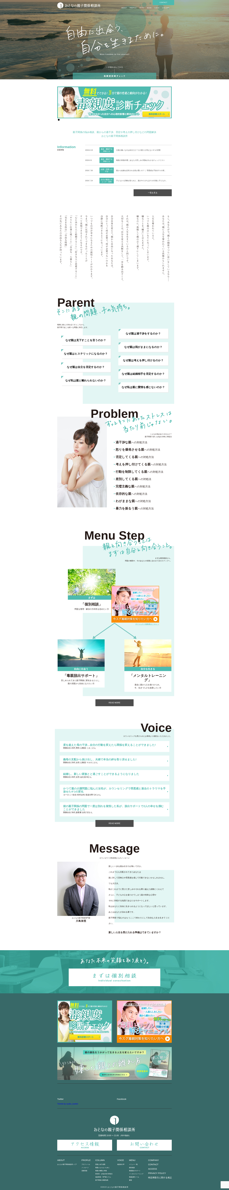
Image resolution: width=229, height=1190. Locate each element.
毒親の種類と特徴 (101, 1171)
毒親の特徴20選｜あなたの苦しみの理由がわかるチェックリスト (140, 160)
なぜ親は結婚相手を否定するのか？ (143, 373)
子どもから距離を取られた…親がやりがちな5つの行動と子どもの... (141, 181)
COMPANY (153, 1160)
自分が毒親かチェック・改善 (106, 181)
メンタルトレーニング (136, 1174)
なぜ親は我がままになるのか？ (143, 346)
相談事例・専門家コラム (103, 1177)
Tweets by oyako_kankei (67, 1104)
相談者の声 (120, 1164)
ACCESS (152, 1169)
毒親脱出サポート (135, 1171)
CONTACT (163, 2)
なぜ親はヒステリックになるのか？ (86, 353)
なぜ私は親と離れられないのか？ (85, 380)
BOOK (149, 8)
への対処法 (133, 479)
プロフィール (85, 1164)
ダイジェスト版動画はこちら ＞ (147, 624)
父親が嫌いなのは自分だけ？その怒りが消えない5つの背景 (138, 150)
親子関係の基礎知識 (101, 1180)
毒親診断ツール (134, 1177)
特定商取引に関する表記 (160, 1177)
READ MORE (114, 703)
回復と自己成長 (100, 1164)
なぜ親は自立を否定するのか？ (86, 366)
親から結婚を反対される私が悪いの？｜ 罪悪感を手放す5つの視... (141, 170)
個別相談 (132, 1167)
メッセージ (85, 1167)
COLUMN (165, 8)
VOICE (156, 8)
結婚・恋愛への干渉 (106, 170)
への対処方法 (131, 442)
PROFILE (133, 8)
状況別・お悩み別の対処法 (103, 1174)
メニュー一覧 (133, 1164)
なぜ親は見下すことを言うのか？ (85, 340)
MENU (141, 8)
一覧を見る (152, 193)
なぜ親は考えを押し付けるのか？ (143, 360)
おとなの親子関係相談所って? (67, 1164)
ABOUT (124, 8)
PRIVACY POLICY (157, 1173)
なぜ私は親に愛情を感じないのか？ (143, 387)
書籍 (130, 1180)
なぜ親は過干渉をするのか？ (143, 333)
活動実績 (84, 1171)
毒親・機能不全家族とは (106, 150)
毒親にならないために (102, 1167)
